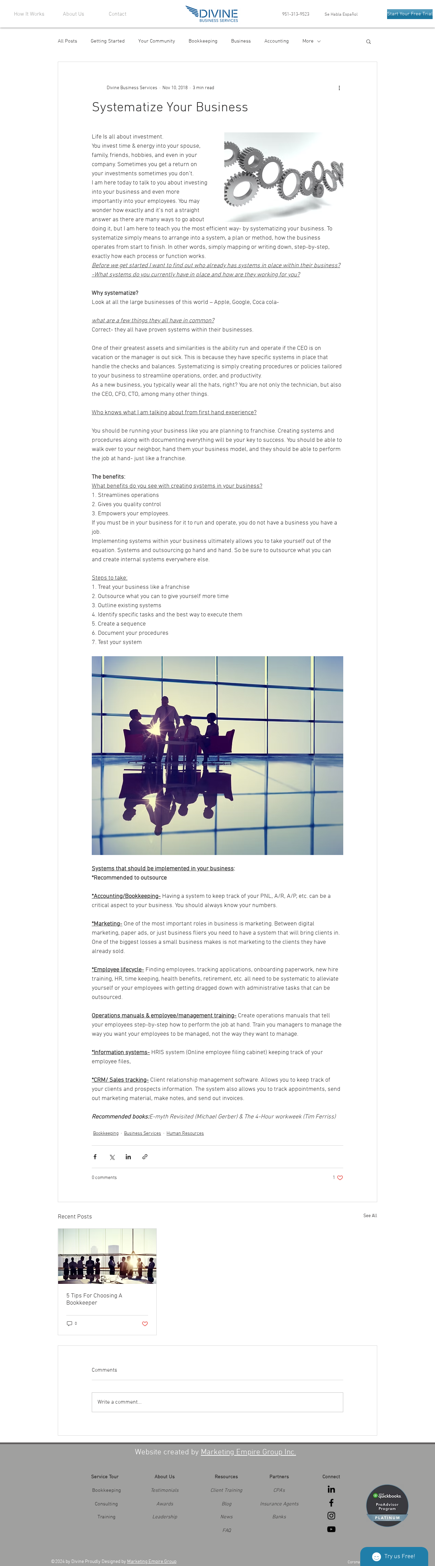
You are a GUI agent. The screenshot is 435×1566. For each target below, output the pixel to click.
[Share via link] (145, 1156)
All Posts (67, 41)
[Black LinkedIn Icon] (331, 1489)
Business (241, 41)
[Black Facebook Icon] (331, 1503)
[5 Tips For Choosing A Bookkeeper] (107, 1256)
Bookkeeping (203, 41)
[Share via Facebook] (95, 1156)
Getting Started (108, 41)
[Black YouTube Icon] (331, 1529)
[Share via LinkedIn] (128, 1156)
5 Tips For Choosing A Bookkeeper (94, 1299)
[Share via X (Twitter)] (111, 1156)
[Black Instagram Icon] (331, 1516)
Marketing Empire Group (151, 1562)
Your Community (156, 41)
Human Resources (185, 1133)
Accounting (276, 41)
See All (370, 1216)
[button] (368, 41)
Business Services (142, 1133)
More (308, 41)
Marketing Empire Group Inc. (248, 1452)
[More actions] (339, 88)
